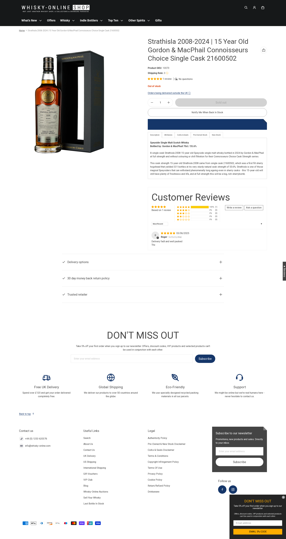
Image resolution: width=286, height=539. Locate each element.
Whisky (65, 20)
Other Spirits (136, 20)
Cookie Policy (155, 479)
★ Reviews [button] (284, 271)
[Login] (254, 7)
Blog (85, 485)
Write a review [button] (234, 207)
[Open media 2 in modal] (69, 102)
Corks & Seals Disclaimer (161, 450)
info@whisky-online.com (37, 445)
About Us (88, 444)
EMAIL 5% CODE (257, 531)
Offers (51, 20)
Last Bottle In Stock (93, 503)
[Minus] (152, 102)
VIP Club (88, 479)
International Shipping (94, 467)
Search (87, 438)
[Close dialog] (283, 497)
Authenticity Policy (157, 438)
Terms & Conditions (158, 456)
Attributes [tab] (168, 135)
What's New (29, 20)
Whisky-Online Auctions (95, 491)
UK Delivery (89, 456)
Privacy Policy (155, 473)
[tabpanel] (207, 158)
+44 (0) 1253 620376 (36, 438)
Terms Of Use (155, 467)
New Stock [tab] (216, 135)
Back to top (25, 414)
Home (22, 30)
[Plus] (168, 102)
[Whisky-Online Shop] (55, 7)
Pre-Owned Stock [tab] (200, 135)
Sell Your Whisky (92, 497)
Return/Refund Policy (159, 485)
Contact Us (89, 450)
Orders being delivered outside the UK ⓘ (169, 93)
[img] (168, 233)
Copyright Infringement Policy (163, 461)
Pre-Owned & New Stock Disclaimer (166, 444)
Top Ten (113, 20)
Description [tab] (155, 135)
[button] (246, 7)
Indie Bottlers (89, 20)
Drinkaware (153, 491)
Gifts (158, 20)
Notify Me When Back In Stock (207, 112)
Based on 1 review (161, 210)
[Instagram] (233, 489)
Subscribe (205, 359)
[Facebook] (222, 489)
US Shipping (89, 461)
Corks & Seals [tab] (182, 135)
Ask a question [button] (254, 207)
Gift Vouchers (90, 473)
